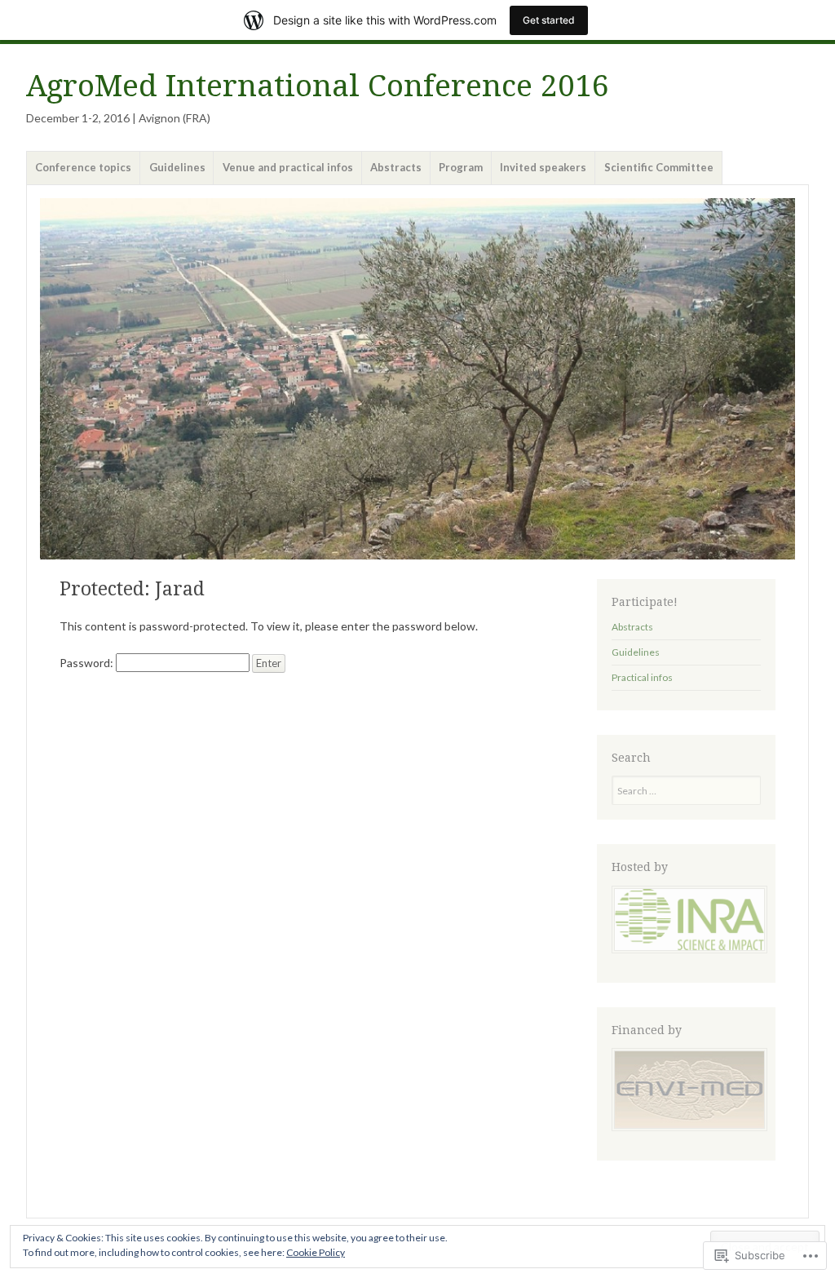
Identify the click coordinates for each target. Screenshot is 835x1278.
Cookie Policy (315, 1252)
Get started (549, 20)
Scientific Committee (659, 167)
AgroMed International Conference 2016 (317, 86)
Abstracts (396, 167)
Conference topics (83, 167)
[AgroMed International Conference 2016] (417, 378)
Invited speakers (543, 167)
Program (461, 167)
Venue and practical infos (288, 167)
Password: (88, 663)
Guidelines (177, 167)
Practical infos (642, 677)
